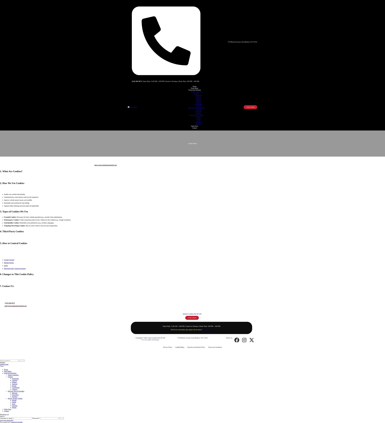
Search (22, 360)
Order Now (7, 409)
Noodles (14, 397)
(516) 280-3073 (10, 303)
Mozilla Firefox (9, 263)
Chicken (14, 380)
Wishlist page (4, 364)
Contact (6, 411)
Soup (13, 404)
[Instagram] (244, 340)
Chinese (14, 389)
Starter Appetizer (13, 375)
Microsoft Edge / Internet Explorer (15, 268)
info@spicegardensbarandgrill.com (16, 306)
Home (6, 369)
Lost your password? (6, 420)
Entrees (10, 377)
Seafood (14, 384)
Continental (15, 387)
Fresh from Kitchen (10, 373)
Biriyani (14, 393)
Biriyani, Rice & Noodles (16, 391)
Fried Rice (15, 395)
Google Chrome (9, 260)
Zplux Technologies (153, 340)
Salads (14, 402)
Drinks (14, 407)
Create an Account (16, 422)
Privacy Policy (167, 347)
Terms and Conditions (215, 347)
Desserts (14, 406)
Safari (6, 266)
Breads (14, 400)
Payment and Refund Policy (196, 347)
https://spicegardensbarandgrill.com (105, 165)
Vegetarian (15, 378)
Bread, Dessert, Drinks (15, 398)
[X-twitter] (251, 340)
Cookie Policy (179, 347)
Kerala (14, 386)
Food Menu (7, 371)
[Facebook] (236, 340)
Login (61, 418)
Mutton (14, 382)
